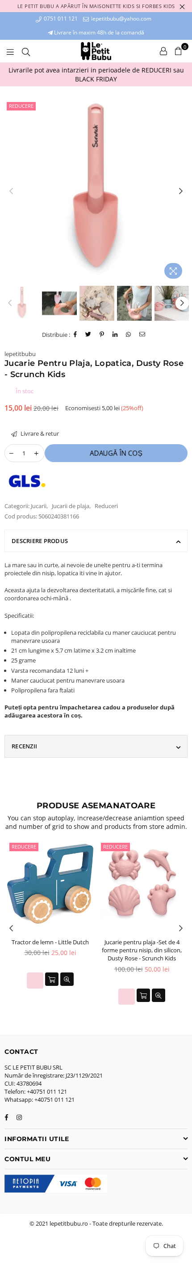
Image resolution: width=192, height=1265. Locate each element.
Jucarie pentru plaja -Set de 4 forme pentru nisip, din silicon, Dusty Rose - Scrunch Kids (142, 950)
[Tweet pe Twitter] (88, 334)
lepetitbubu (20, 354)
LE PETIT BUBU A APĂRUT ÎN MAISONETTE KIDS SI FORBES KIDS (96, 6)
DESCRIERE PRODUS (40, 541)
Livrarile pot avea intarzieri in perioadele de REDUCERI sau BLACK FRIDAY (96, 74)
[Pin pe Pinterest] (102, 334)
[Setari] (163, 51)
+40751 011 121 (47, 1091)
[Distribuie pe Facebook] (75, 334)
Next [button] (181, 191)
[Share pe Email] (142, 334)
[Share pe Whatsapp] (129, 334)
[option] (96, 74)
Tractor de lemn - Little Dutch (50, 942)
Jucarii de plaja (70, 506)
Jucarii (38, 506)
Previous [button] (11, 191)
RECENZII (24, 746)
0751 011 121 (60, 18)
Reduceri (106, 506)
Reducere (21, 105)
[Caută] (26, 51)
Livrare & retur (39, 433)
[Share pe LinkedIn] (115, 334)
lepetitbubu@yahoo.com (120, 18)
